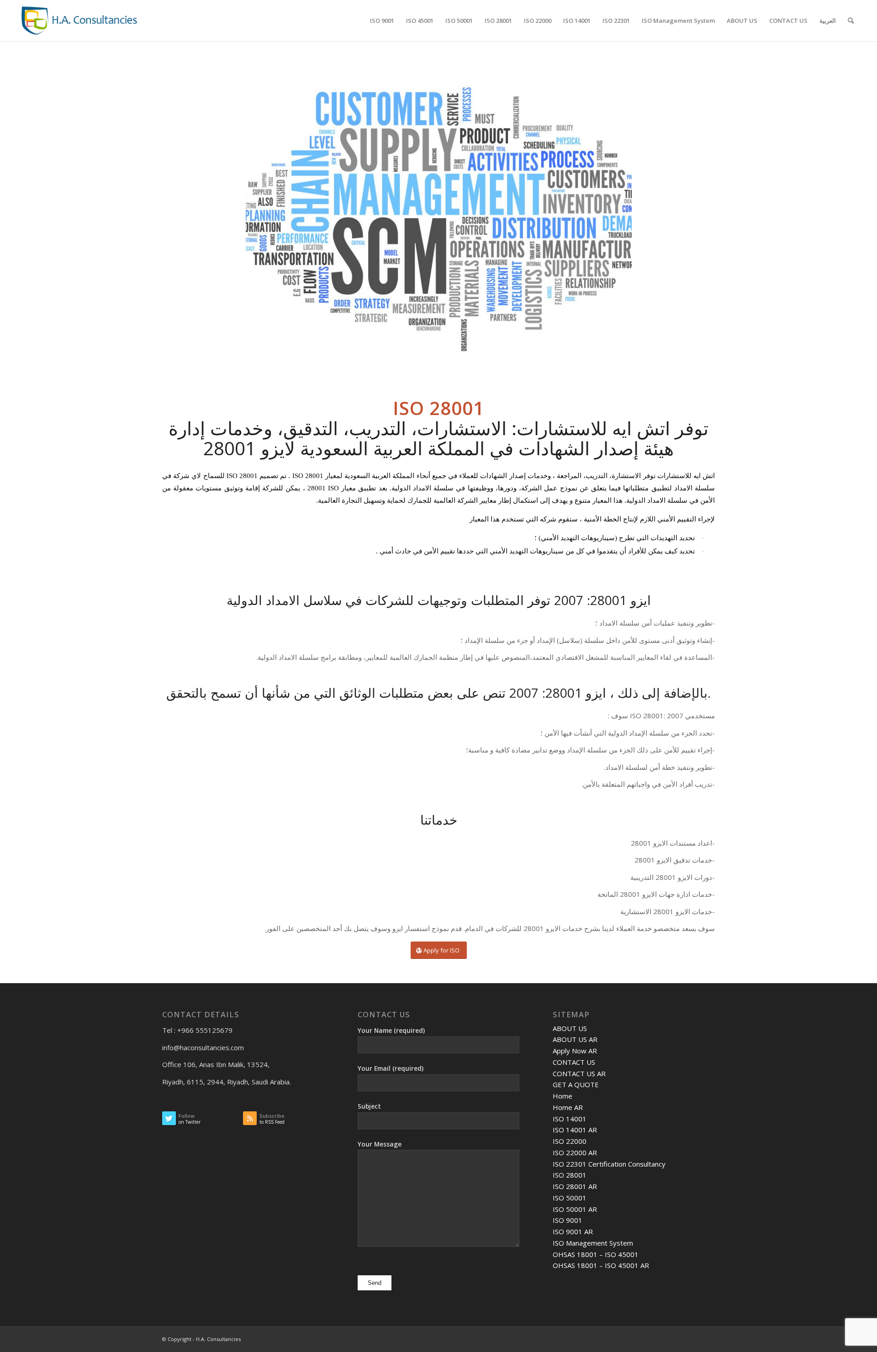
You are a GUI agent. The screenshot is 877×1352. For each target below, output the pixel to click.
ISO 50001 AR (575, 1209)
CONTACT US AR (579, 1073)
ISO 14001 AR (575, 1129)
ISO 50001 (569, 1197)
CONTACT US (574, 1062)
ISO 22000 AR (575, 1152)
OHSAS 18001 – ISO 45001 (596, 1254)
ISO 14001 (569, 1118)
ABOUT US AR (575, 1039)
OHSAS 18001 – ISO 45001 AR (601, 1265)
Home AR (568, 1107)
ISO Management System (593, 1242)
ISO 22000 (569, 1141)
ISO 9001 (567, 1220)
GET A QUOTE (576, 1084)
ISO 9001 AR (573, 1231)
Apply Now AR (575, 1050)
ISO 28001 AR (575, 1186)
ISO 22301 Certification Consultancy (609, 1163)
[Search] (851, 20)
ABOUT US (570, 1028)
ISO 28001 (569, 1174)
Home (562, 1095)
